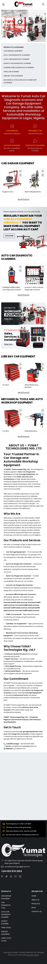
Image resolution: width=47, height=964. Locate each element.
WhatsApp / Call (35, 130)
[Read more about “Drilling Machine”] (42, 414)
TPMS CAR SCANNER (11, 71)
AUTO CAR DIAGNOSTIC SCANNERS (17, 55)
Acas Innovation (33, 955)
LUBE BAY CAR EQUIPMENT (13, 76)
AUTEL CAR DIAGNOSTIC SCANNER (16, 59)
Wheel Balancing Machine (31, 386)
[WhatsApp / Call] (35, 126)
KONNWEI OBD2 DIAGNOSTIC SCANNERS (19, 67)
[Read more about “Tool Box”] (20, 368)
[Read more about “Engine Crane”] (20, 175)
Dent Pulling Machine (33, 192)
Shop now (8, 319)
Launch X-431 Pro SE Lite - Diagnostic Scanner (34, 288)
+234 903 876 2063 (11, 871)
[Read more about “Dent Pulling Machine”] (42, 175)
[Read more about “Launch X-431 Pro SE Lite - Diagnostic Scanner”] (42, 271)
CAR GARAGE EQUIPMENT (13, 51)
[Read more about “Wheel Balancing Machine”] (42, 368)
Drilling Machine (31, 431)
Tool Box (5, 385)
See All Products (23, 199)
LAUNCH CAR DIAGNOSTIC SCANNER (17, 63)
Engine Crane (7, 192)
